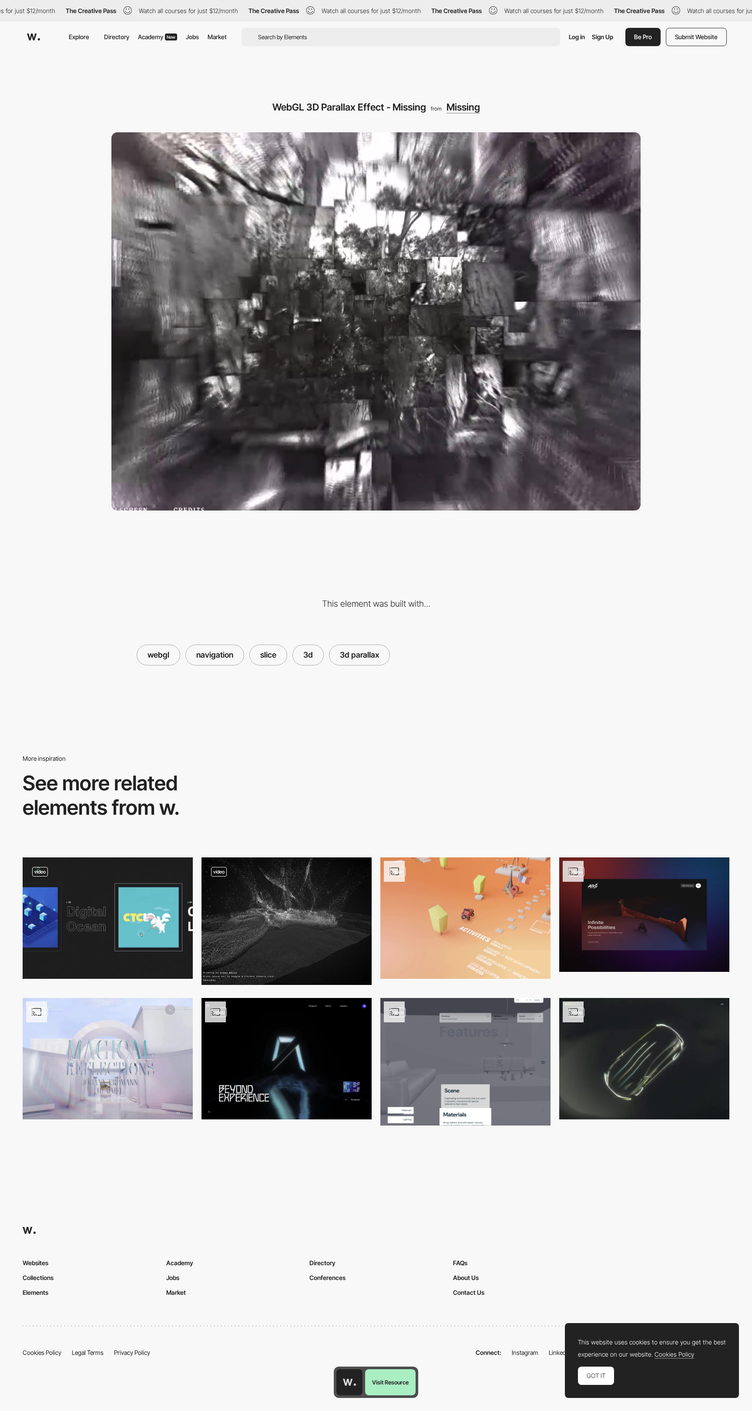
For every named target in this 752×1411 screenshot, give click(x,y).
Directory (116, 36)
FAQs (460, 1263)
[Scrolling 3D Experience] (644, 914)
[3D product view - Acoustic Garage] (644, 1058)
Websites (35, 1263)
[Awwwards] (33, 37)
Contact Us (468, 1292)
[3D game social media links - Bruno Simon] (465, 918)
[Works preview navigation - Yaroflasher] (108, 918)
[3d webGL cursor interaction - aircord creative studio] (286, 1058)
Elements (35, 1292)
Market (217, 36)
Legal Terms (88, 1352)
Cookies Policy (42, 1352)
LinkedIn (560, 1352)
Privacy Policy (132, 1352)
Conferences (327, 1277)
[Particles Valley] (286, 921)
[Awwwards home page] (349, 1382)
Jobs (192, 36)
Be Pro (643, 36)
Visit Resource (390, 1382)
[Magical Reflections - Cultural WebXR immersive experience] (108, 1058)
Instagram (525, 1352)
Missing (463, 107)
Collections (38, 1277)
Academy (156, 36)
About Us (466, 1277)
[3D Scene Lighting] (465, 1061)
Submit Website (696, 36)
